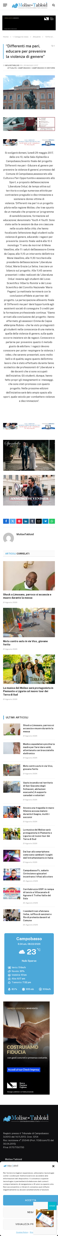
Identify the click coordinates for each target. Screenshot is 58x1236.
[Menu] (5, 5)
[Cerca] (53, 5)
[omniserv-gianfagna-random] (29, 144)
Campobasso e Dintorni (43, 68)
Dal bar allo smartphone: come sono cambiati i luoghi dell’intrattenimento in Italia (38, 854)
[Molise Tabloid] (30, 5)
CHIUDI (52, 1206)
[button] (53, 1166)
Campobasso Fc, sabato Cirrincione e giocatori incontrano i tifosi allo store (38, 873)
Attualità (12, 68)
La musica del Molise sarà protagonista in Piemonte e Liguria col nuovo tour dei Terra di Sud (28, 691)
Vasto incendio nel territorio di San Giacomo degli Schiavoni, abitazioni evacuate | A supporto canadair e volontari (38, 789)
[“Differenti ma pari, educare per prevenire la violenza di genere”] (29, 92)
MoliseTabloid (12, 65)
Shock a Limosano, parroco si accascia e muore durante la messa (38, 728)
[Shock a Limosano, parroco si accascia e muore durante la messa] (29, 575)
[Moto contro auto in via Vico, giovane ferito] (29, 622)
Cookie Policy (22, 1232)
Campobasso (24, 68)
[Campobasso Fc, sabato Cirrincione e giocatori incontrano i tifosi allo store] (11, 874)
